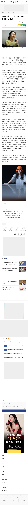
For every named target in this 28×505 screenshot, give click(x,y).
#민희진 (4, 224)
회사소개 (4, 500)
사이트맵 (23, 500)
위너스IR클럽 (4, 493)
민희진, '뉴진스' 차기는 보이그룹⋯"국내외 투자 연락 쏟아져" (14, 213)
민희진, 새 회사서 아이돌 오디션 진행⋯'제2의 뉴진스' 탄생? (14, 215)
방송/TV (13, 12)
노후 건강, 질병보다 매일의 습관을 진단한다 (12, 217)
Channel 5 (4, 490)
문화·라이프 (8, 12)
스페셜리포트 (4, 487)
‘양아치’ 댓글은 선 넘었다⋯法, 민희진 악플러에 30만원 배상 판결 (14, 211)
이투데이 (3, 12)
